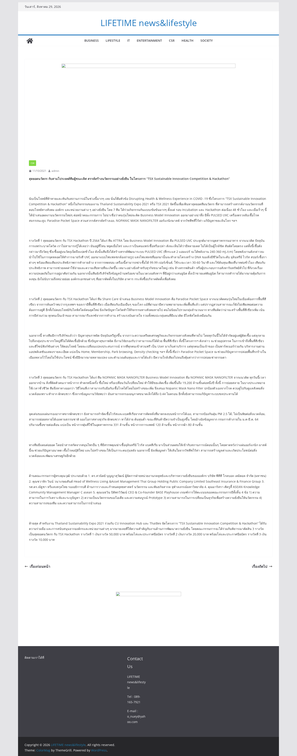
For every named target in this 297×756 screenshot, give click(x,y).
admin (55, 171)
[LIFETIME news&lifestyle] (30, 41)
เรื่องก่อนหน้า (40, 566)
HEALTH (188, 40)
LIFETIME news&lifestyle (148, 23)
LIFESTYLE (113, 40)
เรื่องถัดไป (259, 566)
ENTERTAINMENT (149, 40)
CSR (172, 40)
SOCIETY (206, 40)
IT (128, 40)
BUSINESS (91, 40)
